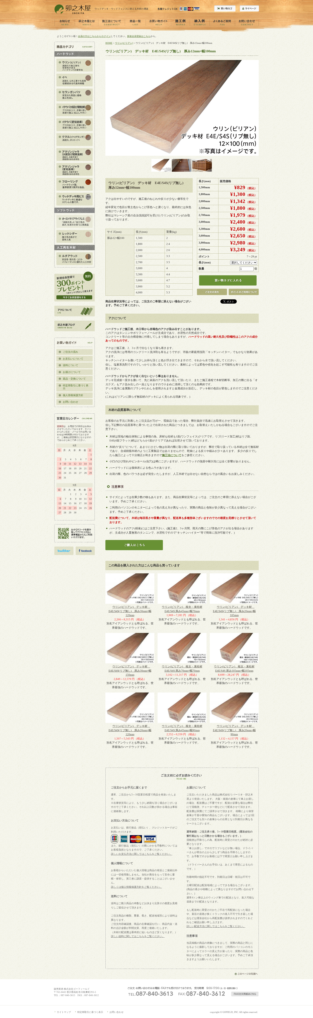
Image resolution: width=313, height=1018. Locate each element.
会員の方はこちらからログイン (94, 36)
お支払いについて (73, 358)
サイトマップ (64, 1012)
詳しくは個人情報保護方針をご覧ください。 (136, 886)
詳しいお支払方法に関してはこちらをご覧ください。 (141, 853)
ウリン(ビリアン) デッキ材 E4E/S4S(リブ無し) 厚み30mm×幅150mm (130, 670)
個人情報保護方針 (73, 395)
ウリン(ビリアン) (124, 43)
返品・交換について (74, 378)
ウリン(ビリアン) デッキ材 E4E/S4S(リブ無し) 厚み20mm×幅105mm (234, 611)
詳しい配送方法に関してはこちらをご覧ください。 (216, 926)
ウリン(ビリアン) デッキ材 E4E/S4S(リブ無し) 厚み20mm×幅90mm (234, 730)
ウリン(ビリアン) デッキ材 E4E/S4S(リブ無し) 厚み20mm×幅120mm (130, 730)
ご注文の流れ (70, 351)
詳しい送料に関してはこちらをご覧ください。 (138, 936)
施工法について (171, 455)
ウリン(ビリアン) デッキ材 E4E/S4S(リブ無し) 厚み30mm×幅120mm (130, 611)
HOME (108, 43)
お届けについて (72, 372)
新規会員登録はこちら (139, 36)
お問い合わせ (70, 401)
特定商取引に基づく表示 (75, 387)
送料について (70, 365)
